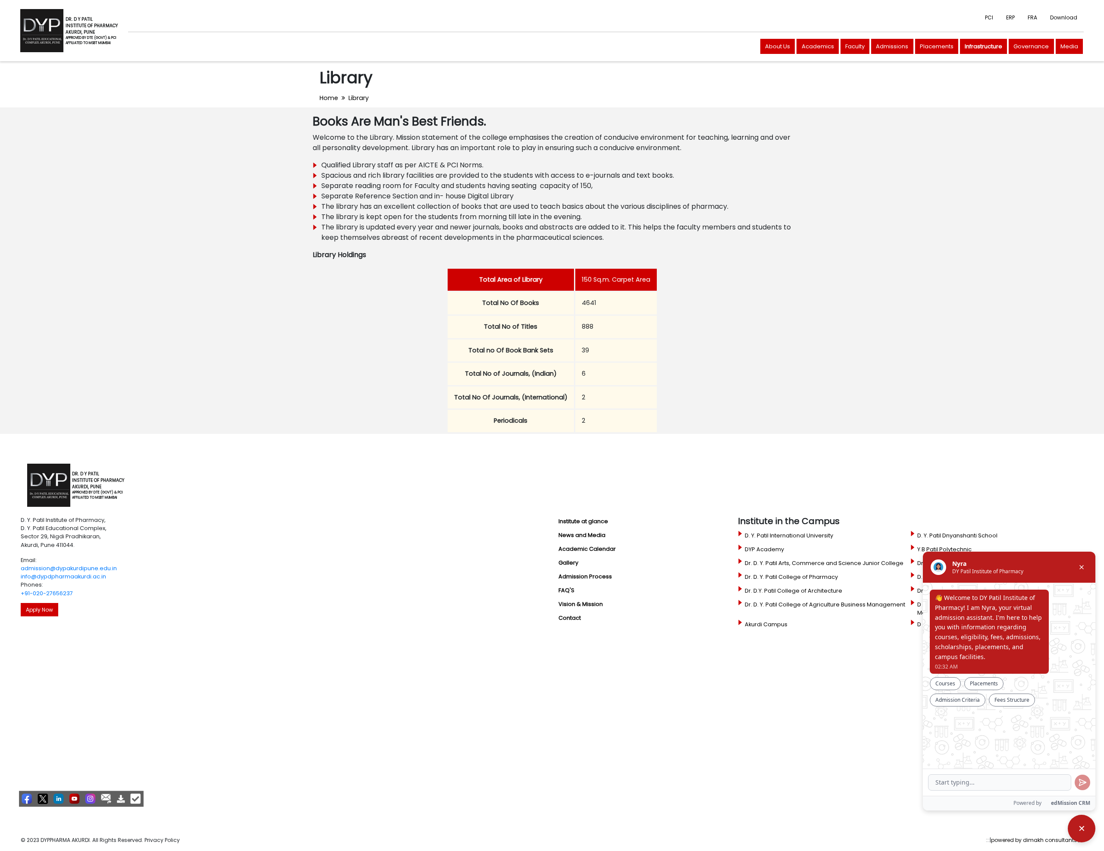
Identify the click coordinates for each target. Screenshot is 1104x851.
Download (1063, 17)
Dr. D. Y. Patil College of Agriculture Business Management (825, 604)
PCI (989, 17)
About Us (777, 46)
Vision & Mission (580, 604)
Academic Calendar (587, 549)
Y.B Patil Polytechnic (944, 549)
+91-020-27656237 (47, 593)
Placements (936, 46)
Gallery (568, 562)
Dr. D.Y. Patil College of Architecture (793, 590)
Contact (569, 618)
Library (358, 98)
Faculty (855, 46)
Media (1069, 46)
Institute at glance (583, 521)
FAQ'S (566, 590)
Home (329, 98)
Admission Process (585, 576)
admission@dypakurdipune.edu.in (69, 568)
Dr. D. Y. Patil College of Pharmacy (791, 577)
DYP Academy (764, 549)
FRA (1032, 17)
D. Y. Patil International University (789, 535)
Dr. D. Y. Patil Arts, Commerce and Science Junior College (824, 563)
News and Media (581, 535)
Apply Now (39, 609)
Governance (1031, 46)
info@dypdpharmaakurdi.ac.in (63, 576)
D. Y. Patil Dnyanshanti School (957, 535)
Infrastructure (983, 46)
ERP (1010, 17)
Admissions (892, 46)
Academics (818, 46)
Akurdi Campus (766, 624)
